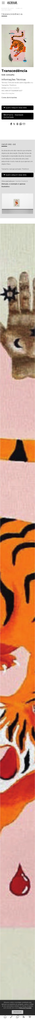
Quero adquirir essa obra (15, 175)
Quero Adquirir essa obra (16, 108)
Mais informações (7, 93)
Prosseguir (17, 1012)
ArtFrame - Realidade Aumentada (13, 116)
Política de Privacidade (25, 1008)
